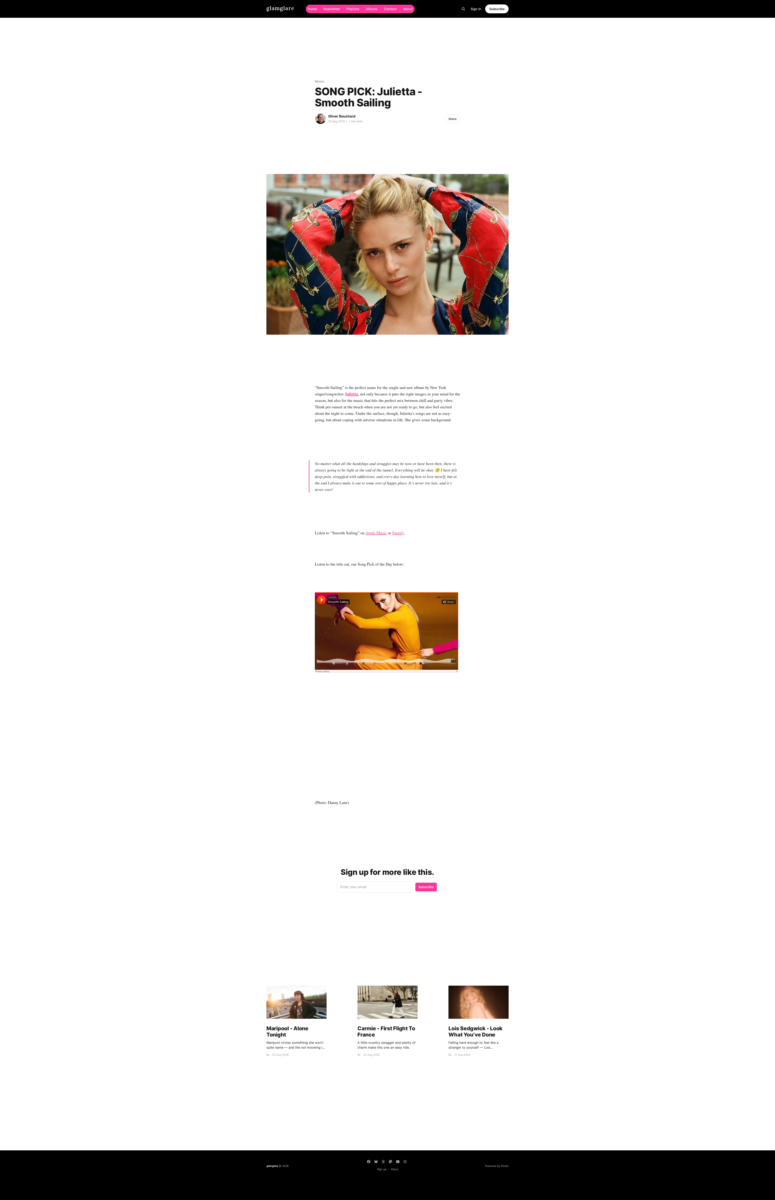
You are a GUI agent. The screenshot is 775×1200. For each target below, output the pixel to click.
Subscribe (497, 9)
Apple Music (376, 533)
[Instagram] (405, 1161)
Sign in (476, 9)
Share (452, 119)
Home (312, 9)
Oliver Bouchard (341, 116)
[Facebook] (368, 1161)
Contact (390, 9)
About (408, 9)
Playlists (353, 9)
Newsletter (331, 9)
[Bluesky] (376, 1161)
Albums (372, 9)
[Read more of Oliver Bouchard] (320, 118)
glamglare (280, 8)
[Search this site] (463, 9)
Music (319, 81)
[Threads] (383, 1161)
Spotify (398, 533)
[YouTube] (397, 1161)
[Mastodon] (390, 1161)
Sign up (381, 1169)
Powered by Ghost (497, 1166)
